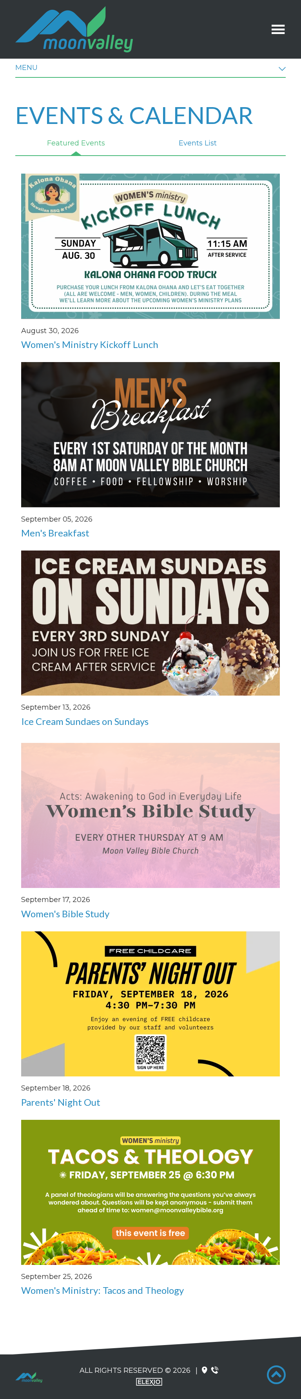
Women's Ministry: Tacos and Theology (102, 1290)
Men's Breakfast (55, 532)
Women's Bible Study (65, 913)
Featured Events (76, 143)
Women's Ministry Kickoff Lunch (89, 344)
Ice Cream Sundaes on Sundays (85, 721)
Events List (198, 143)
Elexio (149, 1382)
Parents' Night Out (60, 1102)
